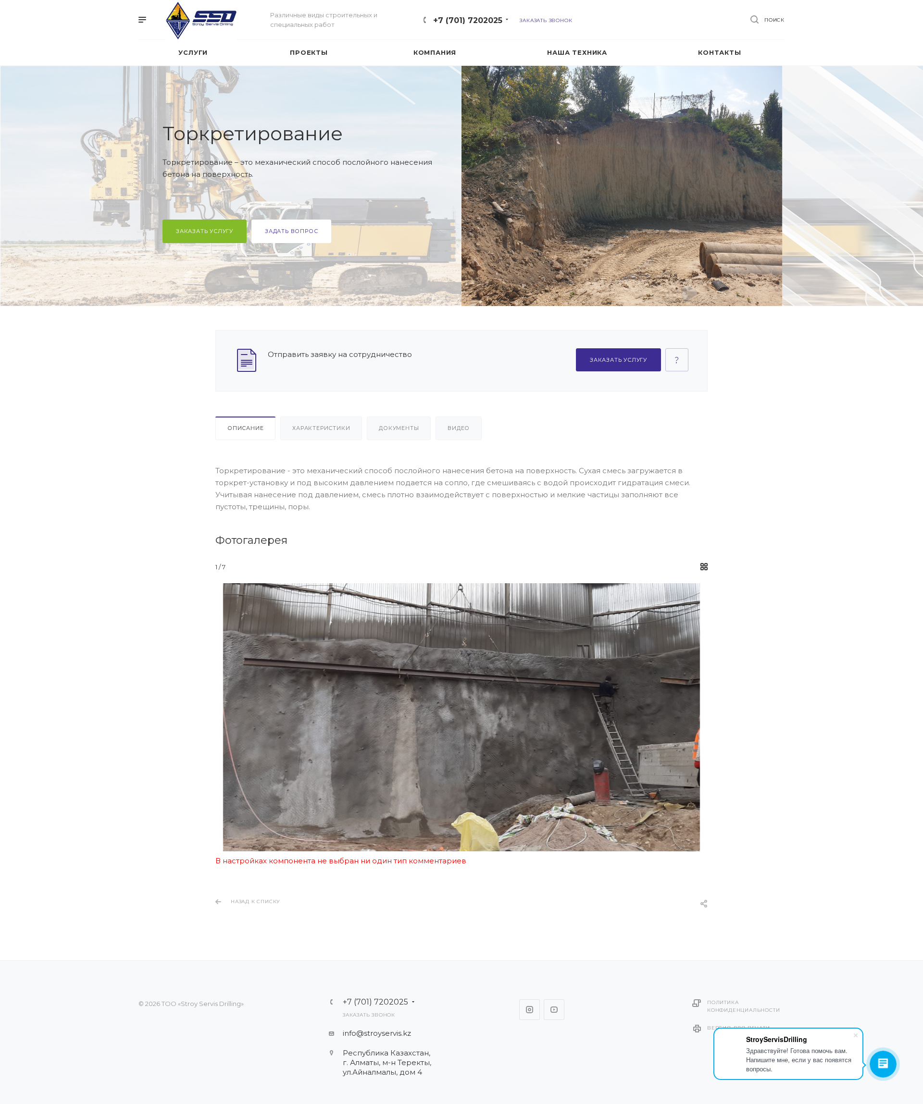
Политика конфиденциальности (743, 1006)
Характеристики (321, 428)
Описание (245, 428)
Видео (459, 428)
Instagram (529, 1009)
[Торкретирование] (461, 717)
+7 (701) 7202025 (467, 20)
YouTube (554, 1009)
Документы (399, 428)
